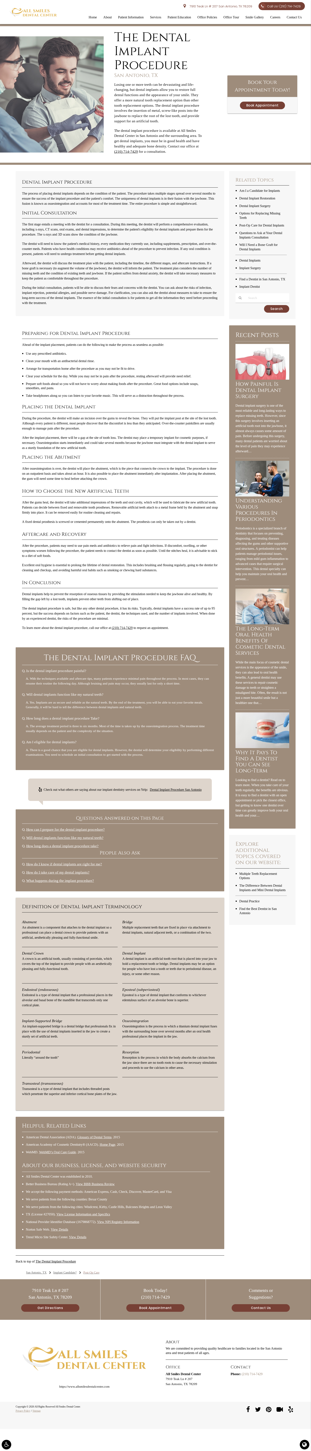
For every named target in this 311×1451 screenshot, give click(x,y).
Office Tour (231, 17)
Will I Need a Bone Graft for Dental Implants (258, 247)
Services (155, 17)
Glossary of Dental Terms (94, 1137)
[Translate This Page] (304, 1444)
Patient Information (131, 17)
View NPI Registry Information (118, 1222)
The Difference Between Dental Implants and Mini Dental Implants (262, 888)
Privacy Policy (23, 1410)
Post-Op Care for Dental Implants (261, 225)
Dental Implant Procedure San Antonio (176, 790)
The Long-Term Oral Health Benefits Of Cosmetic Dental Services (260, 641)
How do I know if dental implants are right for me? (64, 864)
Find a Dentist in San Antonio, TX (262, 279)
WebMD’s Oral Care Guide (57, 1152)
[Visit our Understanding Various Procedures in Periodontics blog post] (262, 495)
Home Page (107, 1145)
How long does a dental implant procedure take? (62, 846)
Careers (275, 17)
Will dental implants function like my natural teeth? (64, 838)
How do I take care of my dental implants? (57, 872)
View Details (59, 1229)
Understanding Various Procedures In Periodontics (258, 510)
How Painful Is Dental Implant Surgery (258, 390)
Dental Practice (249, 901)
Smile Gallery (254, 17)
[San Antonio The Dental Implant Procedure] (52, 151)
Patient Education (179, 17)
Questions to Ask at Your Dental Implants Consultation (260, 235)
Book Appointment (262, 105)
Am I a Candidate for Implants (259, 191)
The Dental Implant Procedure (56, 1261)
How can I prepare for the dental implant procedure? (65, 830)
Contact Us (294, 17)
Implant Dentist (249, 287)
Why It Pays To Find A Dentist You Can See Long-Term (256, 762)
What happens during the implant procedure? (60, 881)
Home (93, 17)
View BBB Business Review (95, 1184)
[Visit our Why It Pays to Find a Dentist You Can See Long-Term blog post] (262, 747)
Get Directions (50, 1308)
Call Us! (284, 6)
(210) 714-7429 (126, 152)
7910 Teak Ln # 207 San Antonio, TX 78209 (220, 6)
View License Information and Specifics (83, 1214)
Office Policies (207, 17)
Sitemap (37, 1410)
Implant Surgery (250, 268)
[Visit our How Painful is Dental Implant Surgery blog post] (262, 378)
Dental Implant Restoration (257, 198)
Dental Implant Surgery (255, 206)
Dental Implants (249, 260)
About (107, 17)
